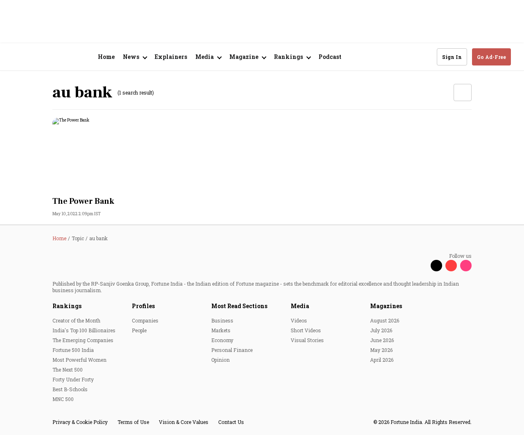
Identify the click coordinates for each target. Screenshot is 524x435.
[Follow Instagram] (466, 265)
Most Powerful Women (79, 359)
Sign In (452, 57)
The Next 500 (67, 369)
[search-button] (425, 56)
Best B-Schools (70, 389)
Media (300, 306)
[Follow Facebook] (421, 265)
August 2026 (384, 320)
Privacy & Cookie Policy (80, 422)
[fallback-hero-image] (117, 155)
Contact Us (231, 422)
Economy (222, 340)
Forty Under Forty (73, 379)
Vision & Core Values (183, 422)
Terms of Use (133, 422)
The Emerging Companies (82, 340)
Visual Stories (307, 340)
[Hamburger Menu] (18, 57)
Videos (299, 320)
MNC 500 (63, 399)
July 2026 (381, 330)
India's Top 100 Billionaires (83, 330)
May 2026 (381, 350)
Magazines (386, 306)
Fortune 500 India (73, 350)
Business (222, 320)
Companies (145, 320)
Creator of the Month (76, 320)
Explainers (171, 57)
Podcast (329, 57)
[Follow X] (436, 265)
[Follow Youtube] (451, 265)
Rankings (66, 306)
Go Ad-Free (491, 57)
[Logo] (57, 57)
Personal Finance (232, 350)
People (139, 330)
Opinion (220, 359)
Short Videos (306, 330)
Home (106, 57)
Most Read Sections (239, 306)
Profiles (143, 306)
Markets (220, 330)
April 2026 (381, 359)
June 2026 (382, 340)
